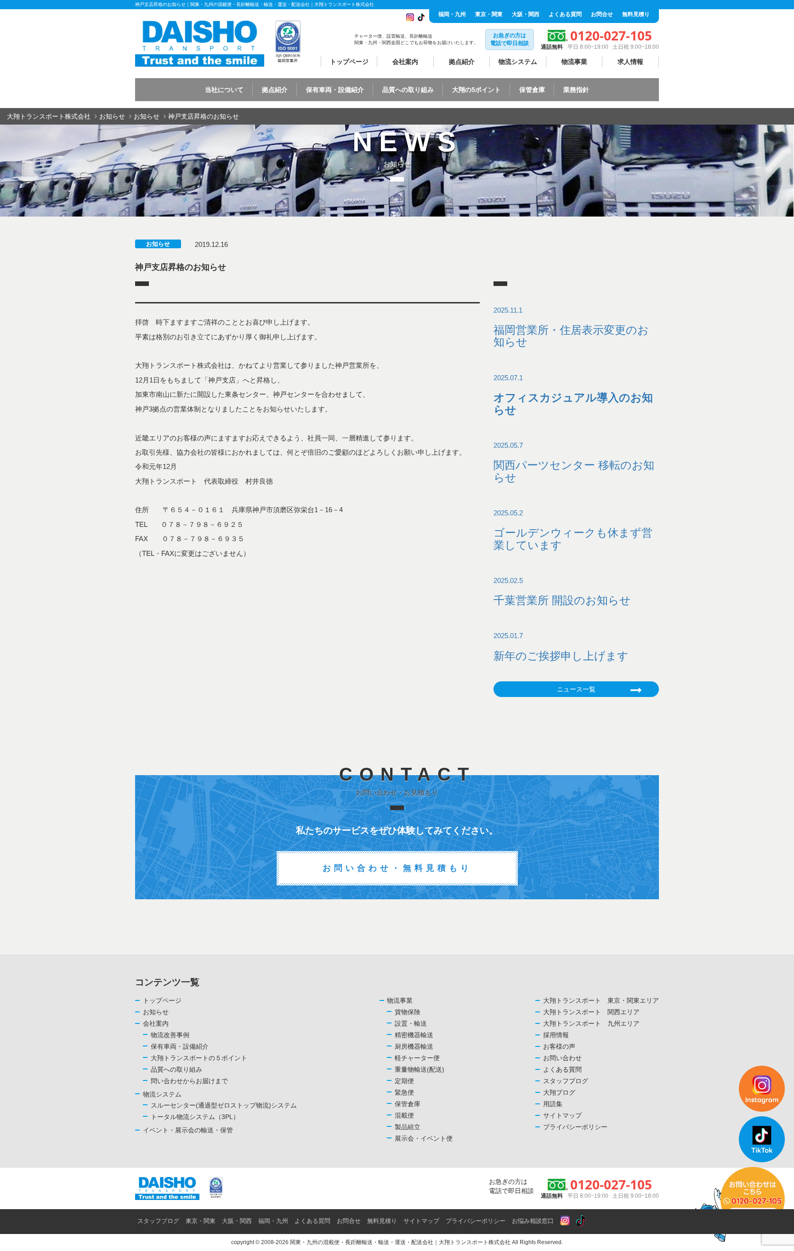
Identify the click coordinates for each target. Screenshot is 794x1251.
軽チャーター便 (417, 1058)
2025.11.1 (571, 327)
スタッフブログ (565, 1081)
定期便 (404, 1081)
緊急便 (404, 1092)
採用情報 (556, 1035)
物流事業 (574, 61)
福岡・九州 (452, 14)
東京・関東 (489, 14)
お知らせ (158, 243)
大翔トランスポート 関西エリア (591, 1012)
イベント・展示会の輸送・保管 (188, 1130)
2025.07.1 (573, 395)
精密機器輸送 (414, 1035)
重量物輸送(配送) (419, 1069)
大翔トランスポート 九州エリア (591, 1023)
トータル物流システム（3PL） (195, 1116)
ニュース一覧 (576, 689)
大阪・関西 (525, 14)
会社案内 (405, 61)
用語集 (552, 1104)
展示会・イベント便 (424, 1138)
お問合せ (602, 14)
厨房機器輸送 (414, 1046)
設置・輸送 (411, 1023)
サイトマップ (562, 1115)
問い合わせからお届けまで (189, 1081)
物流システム (518, 61)
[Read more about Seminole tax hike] (565, 1220)
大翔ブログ (559, 1092)
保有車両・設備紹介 (180, 1046)
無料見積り (636, 14)
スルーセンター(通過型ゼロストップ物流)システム (224, 1105)
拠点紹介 (462, 61)
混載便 (404, 1115)
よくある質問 (565, 14)
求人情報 (630, 61)
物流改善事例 (170, 1035)
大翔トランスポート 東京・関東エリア (601, 1000)
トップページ (349, 61)
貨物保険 (407, 1012)
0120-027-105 (611, 35)
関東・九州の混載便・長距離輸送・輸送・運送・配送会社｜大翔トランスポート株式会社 (400, 1242)
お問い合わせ (562, 1058)
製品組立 (407, 1127)
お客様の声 (559, 1046)
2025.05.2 (572, 530)
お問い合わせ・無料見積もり (397, 868)
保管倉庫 (407, 1104)
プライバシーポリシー (575, 1127)
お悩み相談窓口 (533, 1220)
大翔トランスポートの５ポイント (199, 1058)
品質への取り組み (176, 1069)
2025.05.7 (573, 462)
